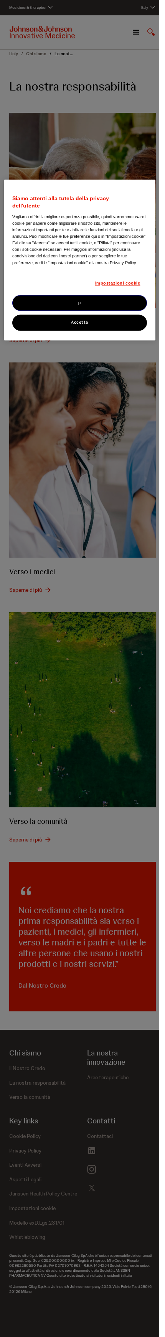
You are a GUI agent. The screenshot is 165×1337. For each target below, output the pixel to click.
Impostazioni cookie (117, 283)
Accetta (79, 322)
